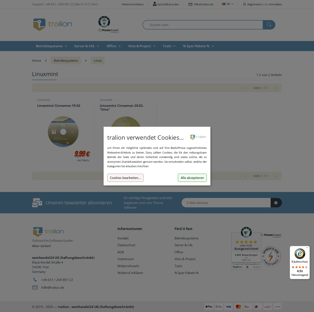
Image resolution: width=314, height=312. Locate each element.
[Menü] (307, 248)
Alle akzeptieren (192, 178)
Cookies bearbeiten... (125, 178)
